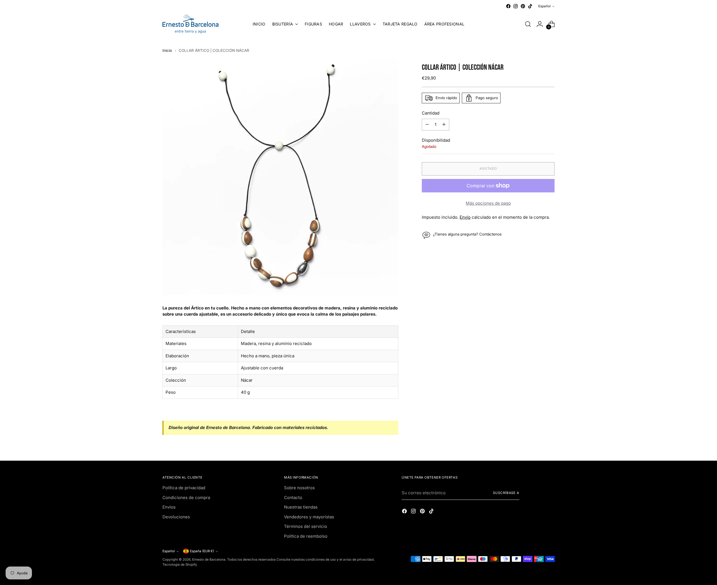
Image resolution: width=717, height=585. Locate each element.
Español (544, 6)
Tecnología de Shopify (179, 565)
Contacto (293, 497)
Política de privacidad (183, 487)
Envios (169, 507)
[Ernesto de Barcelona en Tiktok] (530, 6)
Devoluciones (176, 516)
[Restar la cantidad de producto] (427, 124)
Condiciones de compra (186, 497)
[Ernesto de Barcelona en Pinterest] (522, 6)
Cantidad (430, 113)
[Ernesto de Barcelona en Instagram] (515, 6)
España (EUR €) (202, 551)
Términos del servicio (305, 526)
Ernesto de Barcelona (208, 559)
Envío (465, 217)
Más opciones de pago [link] (488, 203)
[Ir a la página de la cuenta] (539, 24)
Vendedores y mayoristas (309, 516)
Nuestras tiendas (301, 507)
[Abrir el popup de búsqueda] (528, 24)
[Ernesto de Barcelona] (190, 24)
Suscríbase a (506, 493)
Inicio (167, 50)
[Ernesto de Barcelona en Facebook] (508, 6)
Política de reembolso (305, 536)
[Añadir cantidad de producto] (444, 124)
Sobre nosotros (299, 487)
